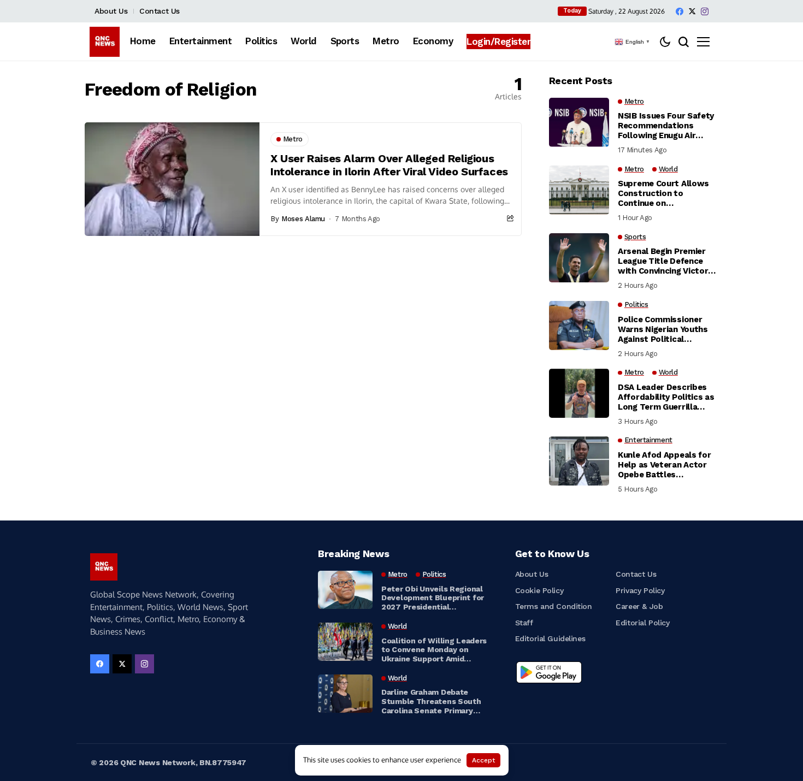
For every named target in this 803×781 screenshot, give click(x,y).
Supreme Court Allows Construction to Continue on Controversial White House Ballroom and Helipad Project (663, 193)
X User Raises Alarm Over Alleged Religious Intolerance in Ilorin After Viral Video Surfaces (389, 165)
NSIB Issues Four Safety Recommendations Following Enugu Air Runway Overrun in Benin (666, 125)
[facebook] (679, 11)
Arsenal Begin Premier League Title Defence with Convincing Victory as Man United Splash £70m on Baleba (665, 261)
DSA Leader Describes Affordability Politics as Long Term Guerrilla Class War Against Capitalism (666, 397)
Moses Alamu (303, 219)
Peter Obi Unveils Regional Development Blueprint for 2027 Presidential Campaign (432, 598)
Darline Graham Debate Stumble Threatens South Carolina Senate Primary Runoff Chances (431, 701)
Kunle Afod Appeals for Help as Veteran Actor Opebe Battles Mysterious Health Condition (664, 465)
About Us (111, 11)
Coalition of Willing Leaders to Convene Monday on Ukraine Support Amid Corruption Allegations (434, 650)
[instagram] (704, 11)
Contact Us (159, 11)
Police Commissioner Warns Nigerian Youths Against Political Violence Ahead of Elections (663, 329)
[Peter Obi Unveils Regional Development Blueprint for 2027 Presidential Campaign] (345, 590)
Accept (483, 760)
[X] (692, 11)
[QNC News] (105, 42)
